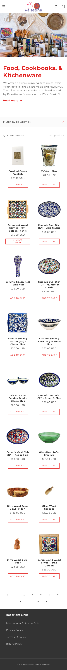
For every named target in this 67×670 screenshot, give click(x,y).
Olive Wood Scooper (49, 507)
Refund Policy (14, 644)
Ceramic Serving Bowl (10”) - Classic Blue (49, 341)
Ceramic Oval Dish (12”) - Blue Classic (49, 226)
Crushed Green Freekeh (18, 172)
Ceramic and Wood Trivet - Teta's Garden (49, 563)
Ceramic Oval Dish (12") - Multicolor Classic (49, 285)
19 (37, 601)
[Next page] (46, 601)
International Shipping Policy (23, 623)
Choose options (18, 241)
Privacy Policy (14, 630)
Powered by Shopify (42, 664)
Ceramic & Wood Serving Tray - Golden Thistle (18, 228)
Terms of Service (16, 637)
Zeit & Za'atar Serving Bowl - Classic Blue (18, 398)
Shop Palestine (28, 664)
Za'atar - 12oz (49, 171)
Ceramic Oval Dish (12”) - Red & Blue (18, 453)
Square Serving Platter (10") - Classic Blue (17, 341)
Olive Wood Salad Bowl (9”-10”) (18, 507)
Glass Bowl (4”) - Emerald (49, 453)
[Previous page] (7, 594)
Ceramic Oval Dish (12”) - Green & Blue (49, 397)
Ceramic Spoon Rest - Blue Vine (17, 283)
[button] (3, 6)
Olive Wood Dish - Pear (18, 561)
